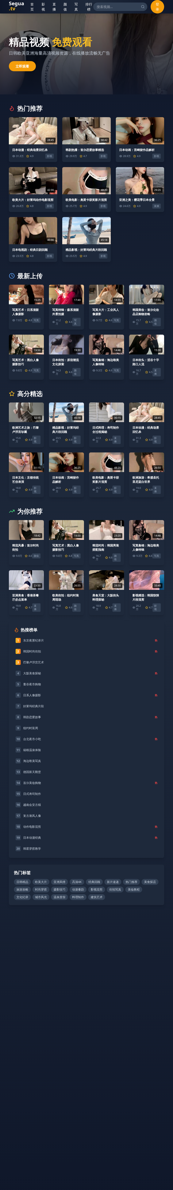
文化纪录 (22, 897)
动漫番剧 (78, 889)
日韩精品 (22, 882)
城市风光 (41, 897)
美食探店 (150, 882)
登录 (157, 7)
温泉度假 (59, 897)
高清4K (77, 882)
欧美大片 (41, 882)
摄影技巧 (59, 889)
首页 (32, 7)
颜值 (65, 7)
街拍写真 (115, 889)
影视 (43, 7)
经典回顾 (94, 882)
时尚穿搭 (41, 889)
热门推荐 (131, 882)
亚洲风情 (59, 882)
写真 (76, 7)
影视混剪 (97, 889)
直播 (54, 7)
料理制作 (78, 897)
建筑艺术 (97, 897)
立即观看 (22, 66)
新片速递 (113, 882)
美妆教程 (134, 889)
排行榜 (88, 7)
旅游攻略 (22, 889)
